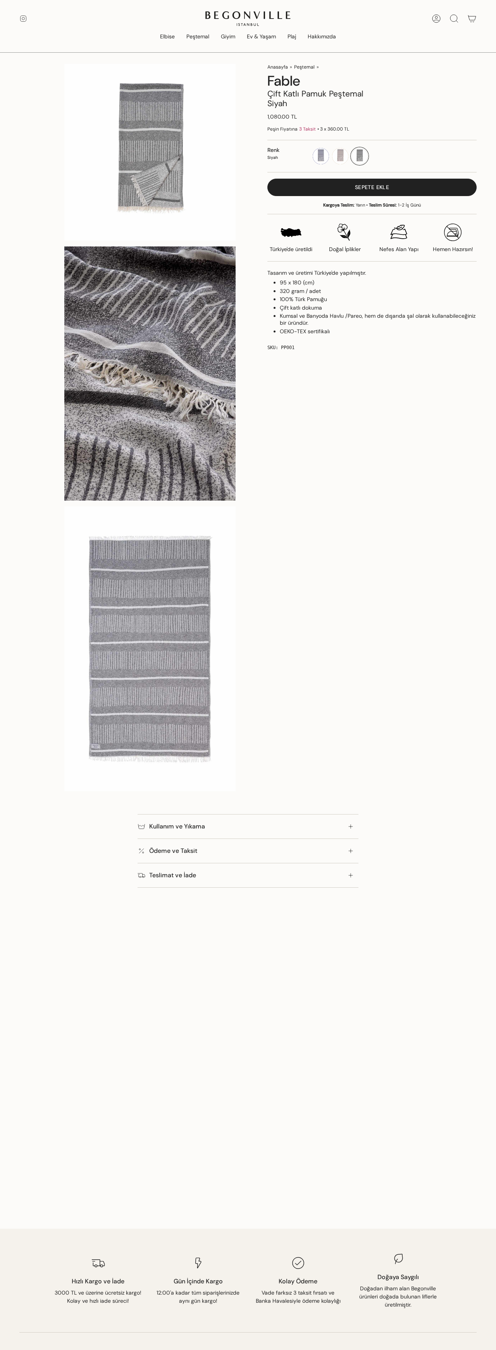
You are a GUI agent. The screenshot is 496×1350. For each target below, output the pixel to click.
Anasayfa (277, 67)
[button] (167, 37)
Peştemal (304, 67)
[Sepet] (472, 18)
